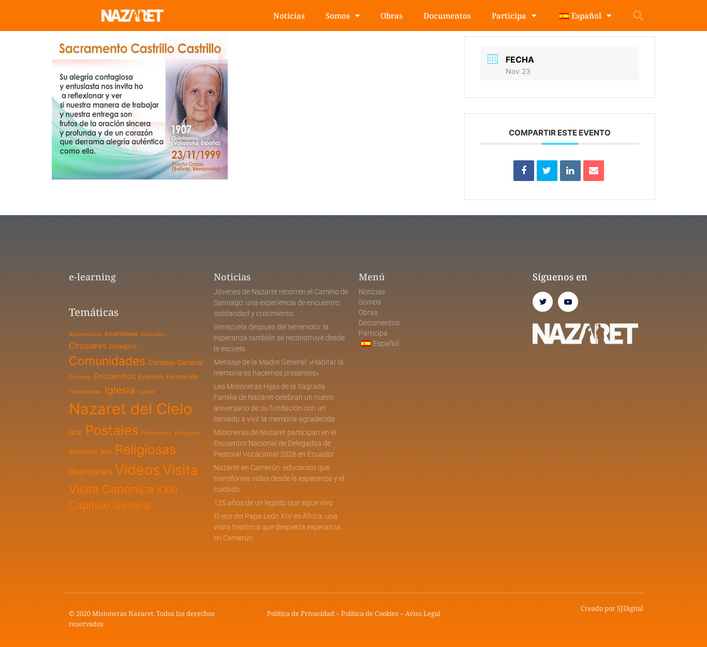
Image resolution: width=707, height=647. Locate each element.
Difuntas (80, 377)
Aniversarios (85, 334)
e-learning (92, 276)
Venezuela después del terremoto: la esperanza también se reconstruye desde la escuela (279, 338)
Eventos (151, 377)
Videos (137, 469)
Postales (111, 430)
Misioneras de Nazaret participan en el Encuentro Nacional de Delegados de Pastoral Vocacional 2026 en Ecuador (275, 443)
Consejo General (175, 362)
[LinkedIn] (570, 170)
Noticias (289, 15)
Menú (372, 276)
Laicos (146, 391)
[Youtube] (568, 302)
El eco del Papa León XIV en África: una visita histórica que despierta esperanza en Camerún (277, 527)
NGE (76, 433)
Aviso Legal (422, 613)
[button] (638, 15)
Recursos (83, 452)
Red (106, 452)
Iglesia (120, 390)
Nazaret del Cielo (131, 409)
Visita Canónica (111, 489)
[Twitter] (543, 302)
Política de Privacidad (300, 613)
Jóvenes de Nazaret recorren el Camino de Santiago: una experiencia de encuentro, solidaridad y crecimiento (281, 303)
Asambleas (121, 334)
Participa (509, 15)
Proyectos (187, 433)
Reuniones (90, 471)
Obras (391, 15)
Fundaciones (85, 391)
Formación (182, 377)
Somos (338, 15)
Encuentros (115, 376)
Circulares (88, 346)
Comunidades (107, 361)
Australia (152, 334)
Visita (180, 469)
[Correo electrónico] (593, 170)
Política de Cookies (370, 613)
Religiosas (145, 449)
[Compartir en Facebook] (523, 170)
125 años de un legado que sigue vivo (273, 503)
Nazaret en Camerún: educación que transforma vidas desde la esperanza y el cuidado (279, 478)
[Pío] (547, 170)
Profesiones (156, 433)
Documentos (447, 15)
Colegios (123, 346)
